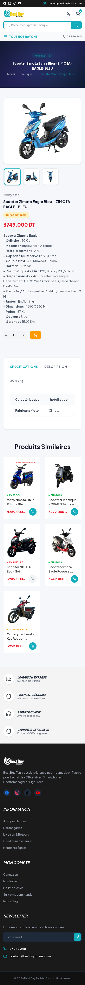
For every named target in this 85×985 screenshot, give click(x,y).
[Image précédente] (10, 131)
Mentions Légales (14, 848)
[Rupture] (33, 579)
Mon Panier (10, 881)
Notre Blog (10, 901)
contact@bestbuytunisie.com (64, 3)
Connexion (10, 874)
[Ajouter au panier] (35, 335)
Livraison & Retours (16, 834)
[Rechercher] (76, 25)
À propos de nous (14, 821)
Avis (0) (16, 381)
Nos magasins (12, 828)
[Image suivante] (75, 131)
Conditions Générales (18, 841)
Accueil (11, 74)
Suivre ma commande (17, 894)
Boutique (26, 74)
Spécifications (24, 366)
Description (55, 366)
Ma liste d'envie (13, 888)
